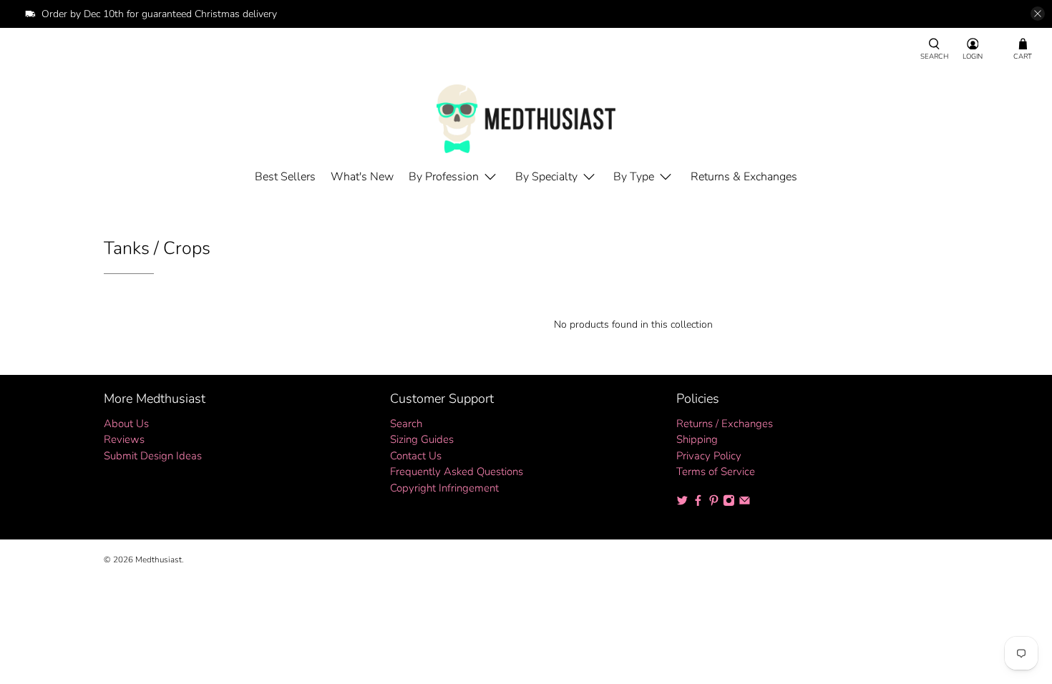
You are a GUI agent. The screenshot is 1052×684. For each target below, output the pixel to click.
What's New (362, 177)
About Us (126, 423)
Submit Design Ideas (153, 456)
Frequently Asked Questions (456, 471)
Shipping (697, 439)
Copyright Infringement (444, 488)
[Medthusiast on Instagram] (729, 503)
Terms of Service (715, 471)
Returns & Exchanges (744, 177)
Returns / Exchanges (724, 423)
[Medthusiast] (526, 118)
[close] (1038, 13)
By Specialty (546, 177)
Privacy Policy (708, 456)
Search (406, 423)
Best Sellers (285, 177)
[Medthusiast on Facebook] (698, 503)
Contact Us (416, 456)
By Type (633, 177)
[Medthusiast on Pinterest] (714, 503)
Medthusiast (158, 559)
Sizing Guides (422, 439)
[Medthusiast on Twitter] (682, 503)
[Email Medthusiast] (745, 503)
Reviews (124, 439)
